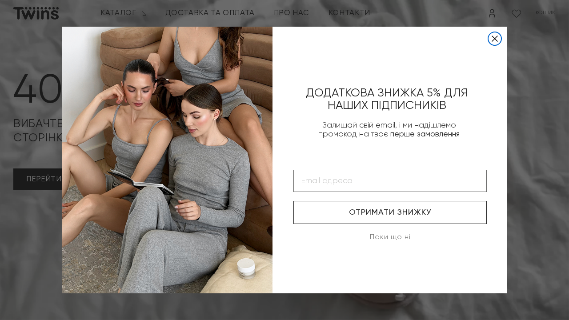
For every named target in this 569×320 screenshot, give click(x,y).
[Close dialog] (494, 38)
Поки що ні (390, 237)
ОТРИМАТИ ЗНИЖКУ (390, 212)
